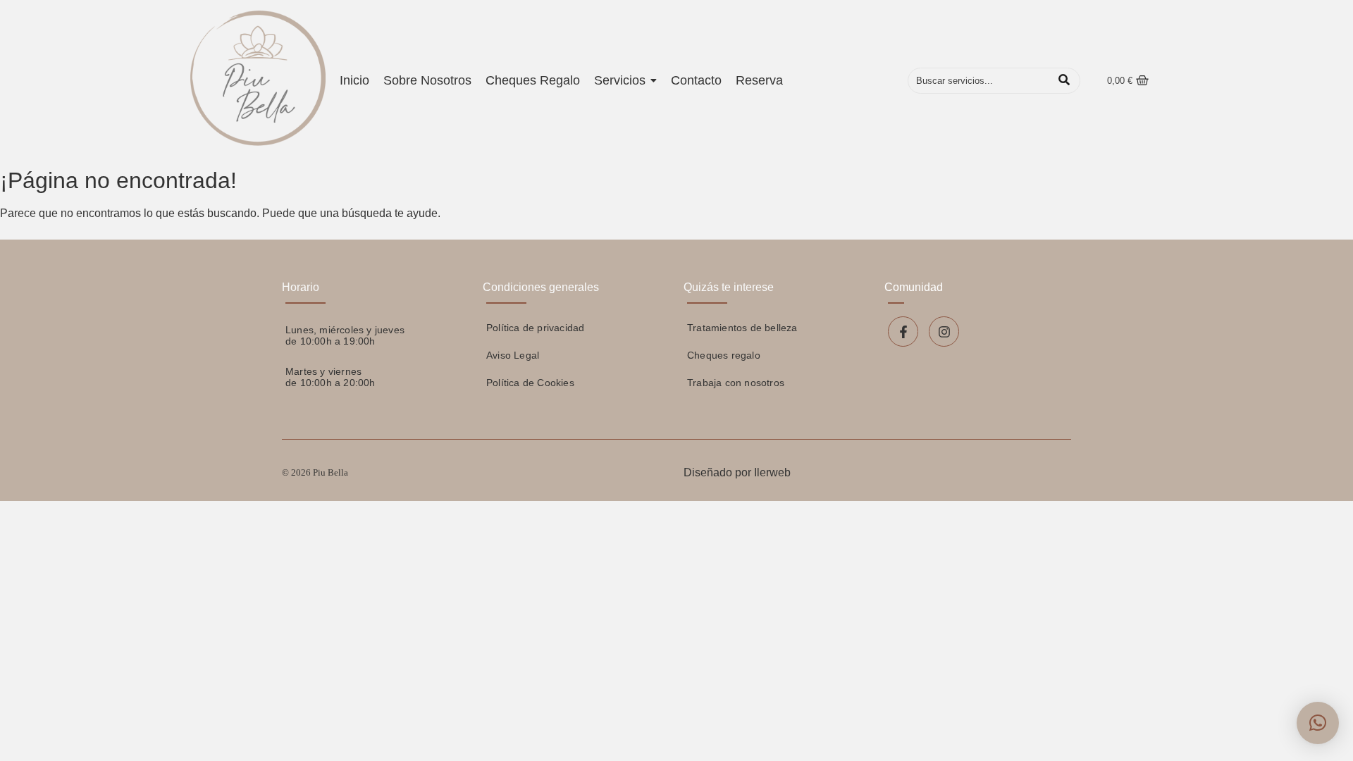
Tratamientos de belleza (742, 327)
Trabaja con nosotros (735, 382)
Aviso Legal (512, 355)
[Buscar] (1064, 81)
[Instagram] (944, 331)
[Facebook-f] (903, 331)
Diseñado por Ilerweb (737, 472)
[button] (1318, 723)
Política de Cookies (530, 382)
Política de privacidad (535, 327)
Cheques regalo (723, 355)
